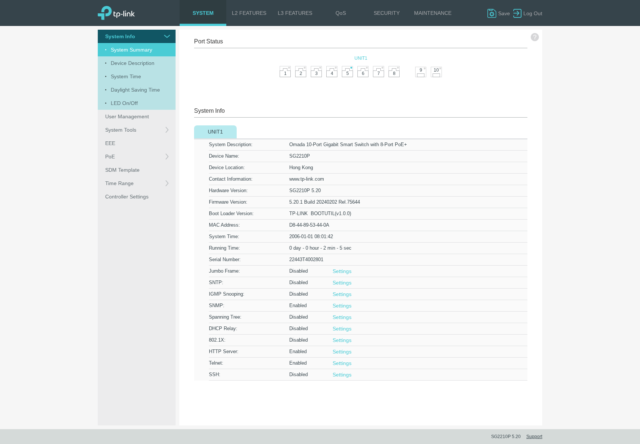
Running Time (224, 248)
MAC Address (224, 225)
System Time (223, 236)
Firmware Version (227, 202)
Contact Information (230, 179)
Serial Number (224, 259)
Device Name (223, 156)
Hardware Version (227, 190)
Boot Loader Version (230, 213)
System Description (230, 144)
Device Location (226, 167)
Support (534, 436)
